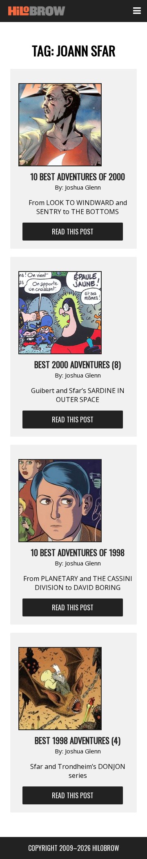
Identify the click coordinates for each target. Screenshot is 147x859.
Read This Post (73, 231)
